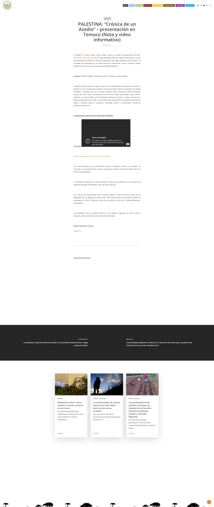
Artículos (107, 18)
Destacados (102, 398)
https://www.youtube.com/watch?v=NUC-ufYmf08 (91, 156)
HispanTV (77, 231)
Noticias (137, 398)
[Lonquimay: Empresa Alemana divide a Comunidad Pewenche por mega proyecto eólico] (53, 343)
